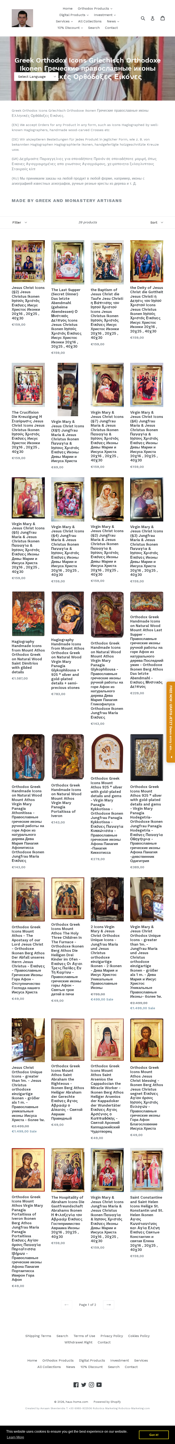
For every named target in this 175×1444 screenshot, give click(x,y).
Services (63, 21)
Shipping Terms (38, 1336)
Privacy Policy (112, 1336)
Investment (104, 15)
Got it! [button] (154, 1435)
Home (68, 8)
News (112, 21)
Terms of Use (84, 1336)
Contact (111, 28)
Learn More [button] (15, 1437)
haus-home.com (77, 1401)
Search (94, 28)
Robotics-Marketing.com (134, 1408)
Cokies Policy (139, 1336)
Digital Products (72, 15)
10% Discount (69, 28)
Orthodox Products (94, 8)
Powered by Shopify (107, 1401)
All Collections (90, 21)
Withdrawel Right (78, 1342)
